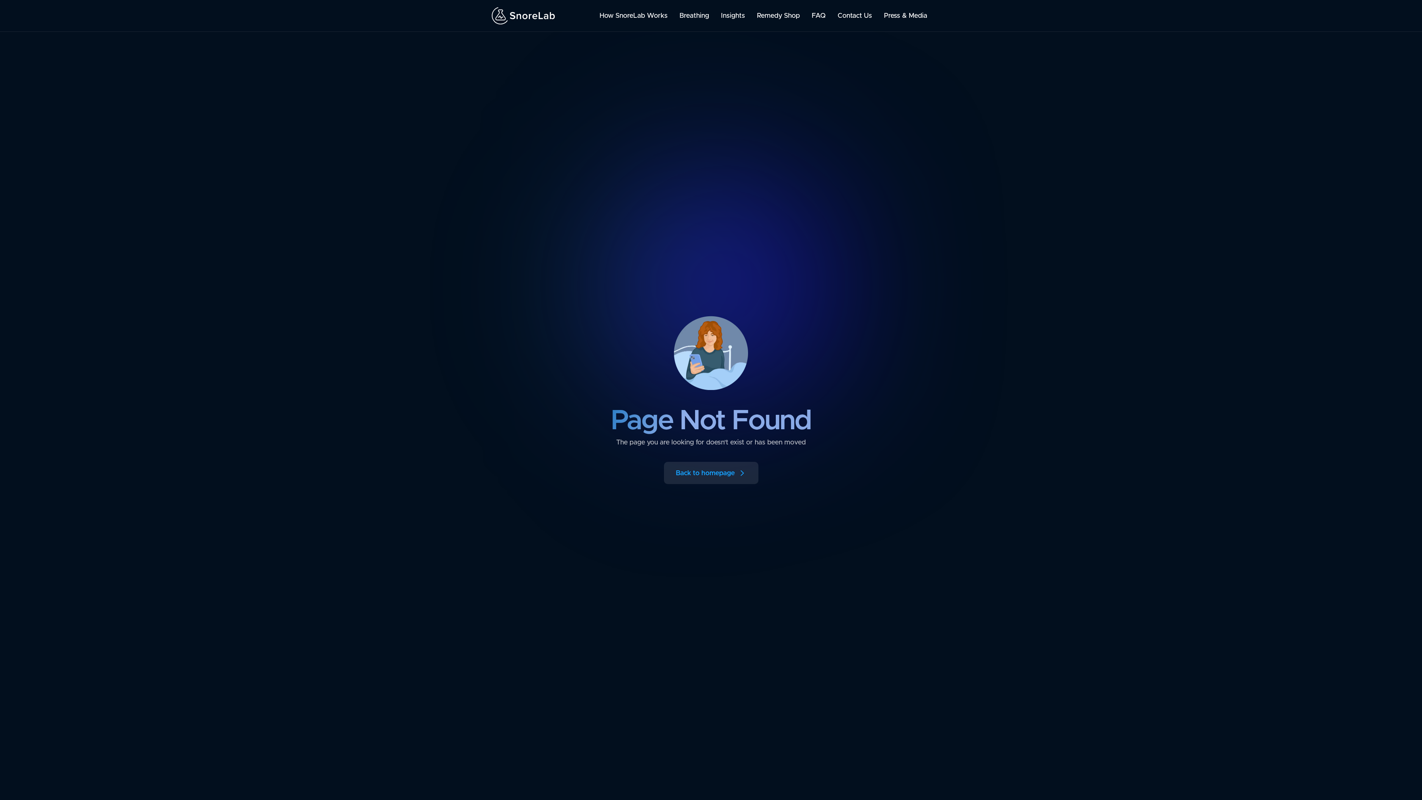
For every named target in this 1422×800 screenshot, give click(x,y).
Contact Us (855, 15)
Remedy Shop (778, 15)
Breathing (694, 15)
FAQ (819, 15)
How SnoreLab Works (634, 15)
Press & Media (905, 15)
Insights (733, 15)
